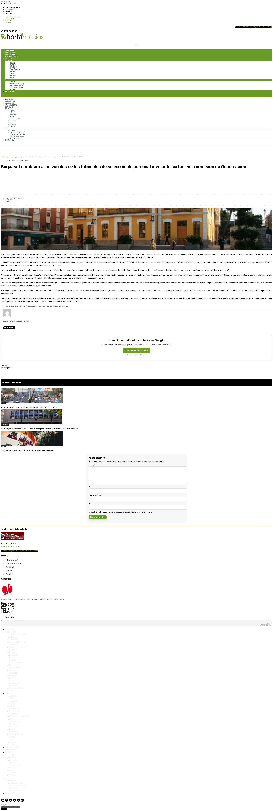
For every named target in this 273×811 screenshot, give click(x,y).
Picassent (13, 731)
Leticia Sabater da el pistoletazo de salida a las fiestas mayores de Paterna (27, 450)
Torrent (12, 742)
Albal (11, 698)
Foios (11, 657)
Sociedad (12, 76)
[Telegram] (10, 31)
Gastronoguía (14, 70)
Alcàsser (13, 701)
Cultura (12, 62)
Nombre (92, 487)
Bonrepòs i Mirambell (18, 647)
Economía (13, 66)
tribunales (63, 306)
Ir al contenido (6, 2)
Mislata (12, 724)
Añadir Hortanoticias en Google (136, 350)
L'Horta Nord (9, 157)
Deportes (12, 64)
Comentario (93, 465)
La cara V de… (14, 89)
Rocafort (13, 685)
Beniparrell (14, 708)
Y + (6, 80)
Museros (13, 675)
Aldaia (12, 703)
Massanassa (4, 424)
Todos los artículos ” (9, 327)
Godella (12, 660)
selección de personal (37, 306)
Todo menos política (17, 85)
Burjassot (16, 157)
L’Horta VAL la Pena (16, 87)
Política (12, 72)
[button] (136, 174)
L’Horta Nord (10, 52)
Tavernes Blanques (17, 688)
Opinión (12, 82)
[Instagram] (5, 31)
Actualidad (9, 50)
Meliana (12, 670)
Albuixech (13, 639)
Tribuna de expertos (16, 84)
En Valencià (10, 91)
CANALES (9, 752)
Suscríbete (9, 11)
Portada (3, 157)
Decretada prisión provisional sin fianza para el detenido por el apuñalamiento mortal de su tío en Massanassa (39, 429)
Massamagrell (15, 667)
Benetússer (14, 711)
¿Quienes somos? (11, 9)
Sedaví (12, 737)
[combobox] (10, 807)
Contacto (9, 13)
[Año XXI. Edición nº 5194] (13, 7)
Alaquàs (12, 696)
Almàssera (13, 644)
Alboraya (13, 637)
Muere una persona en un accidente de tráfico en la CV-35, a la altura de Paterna (29, 407)
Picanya (12, 729)
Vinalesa (13, 690)
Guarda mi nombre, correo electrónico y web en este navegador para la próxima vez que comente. (121, 512)
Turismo (12, 77)
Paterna (3, 403)
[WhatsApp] (16, 31)
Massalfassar (15, 665)
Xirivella (12, 744)
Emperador (14, 655)
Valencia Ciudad (11, 56)
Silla (11, 739)
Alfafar (12, 706)
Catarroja (13, 714)
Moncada (13, 673)
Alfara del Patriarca (17, 642)
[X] (13, 31)
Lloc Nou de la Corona (18, 716)
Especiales (9, 58)
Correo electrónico (95, 495)
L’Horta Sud (10, 54)
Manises (12, 719)
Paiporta (13, 726)
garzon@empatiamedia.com (10, 546)
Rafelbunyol (14, 683)
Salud (11, 74)
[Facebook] (2, 31)
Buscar (7, 93)
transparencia (52, 306)
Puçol (11, 680)
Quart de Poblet (16, 734)
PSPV (25, 306)
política (18, 306)
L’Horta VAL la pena (17, 788)
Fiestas (12, 68)
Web (90, 503)
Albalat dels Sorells (17, 634)
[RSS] (7, 31)
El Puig (12, 652)
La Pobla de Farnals (17, 662)
